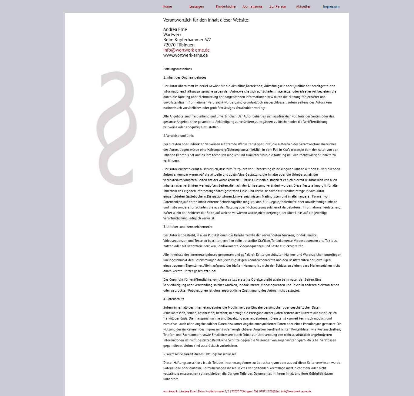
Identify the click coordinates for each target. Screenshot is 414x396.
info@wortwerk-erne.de (186, 50)
